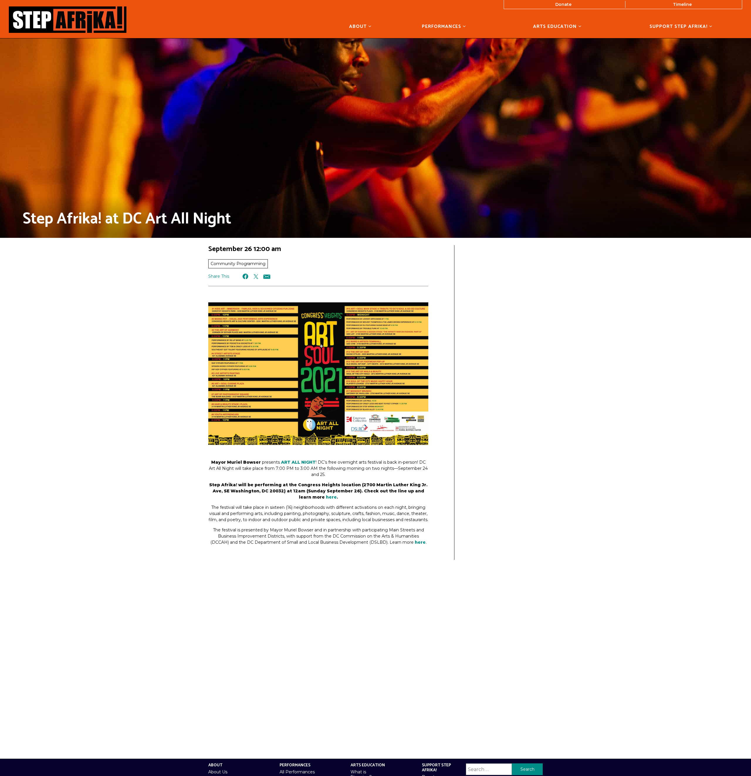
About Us (217, 772)
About (358, 26)
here (331, 497)
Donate (563, 4)
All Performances (297, 772)
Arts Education (555, 26)
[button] (245, 276)
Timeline (682, 4)
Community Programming (238, 263)
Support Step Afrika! (679, 26)
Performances (442, 26)
